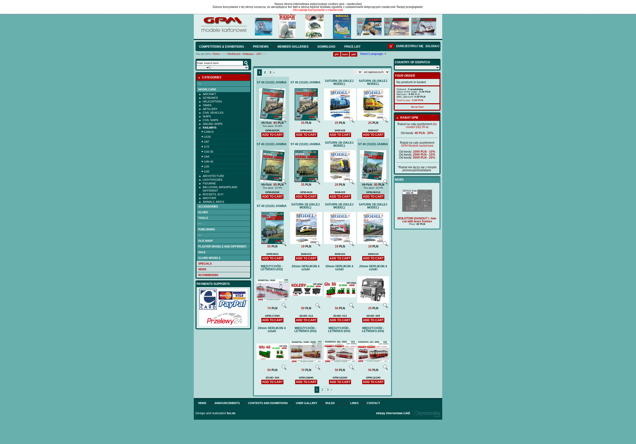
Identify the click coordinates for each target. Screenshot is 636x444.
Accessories (208, 206)
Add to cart (272, 135)
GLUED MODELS (209, 257)
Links (354, 403)
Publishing (206, 229)
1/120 (207, 136)
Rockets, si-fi (213, 194)
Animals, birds (213, 201)
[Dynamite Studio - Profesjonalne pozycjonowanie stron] (425, 413)
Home (216, 53)
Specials (205, 263)
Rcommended (208, 274)
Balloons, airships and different (220, 189)
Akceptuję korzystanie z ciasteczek (318, 10)
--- (223, 53)
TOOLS (203, 217)
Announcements (227, 403)
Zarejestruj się (409, 46)
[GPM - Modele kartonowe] (223, 32)
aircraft (209, 94)
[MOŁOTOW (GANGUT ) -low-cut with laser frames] (417, 210)
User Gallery (306, 403)
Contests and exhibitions (268, 403)
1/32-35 (208, 151)
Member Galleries (293, 46)
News (202, 269)
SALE (201, 252)
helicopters (212, 101)
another (209, 198)
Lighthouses (212, 179)
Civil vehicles (213, 112)
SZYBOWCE (210, 97)
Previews (261, 46)
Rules (330, 403)
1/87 (258, 53)
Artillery (210, 108)
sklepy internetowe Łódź (393, 413)
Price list (352, 46)
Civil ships (210, 120)
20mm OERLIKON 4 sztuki (305, 268)
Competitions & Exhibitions (221, 46)
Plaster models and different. (222, 246)
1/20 (206, 171)
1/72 (206, 146)
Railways (248, 53)
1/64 (206, 156)
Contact (373, 403)
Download (326, 46)
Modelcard (234, 53)
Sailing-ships (212, 123)
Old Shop (205, 240)
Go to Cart (417, 106)
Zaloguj (432, 46)
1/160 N (208, 131)
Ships (207, 116)
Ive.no (231, 413)
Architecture (213, 175)
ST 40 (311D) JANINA (272, 82)
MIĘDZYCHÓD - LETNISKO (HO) (272, 268)
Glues (203, 212)
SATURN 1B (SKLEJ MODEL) (339, 82)
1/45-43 (208, 161)
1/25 (206, 166)
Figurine (209, 183)
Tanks (207, 105)
